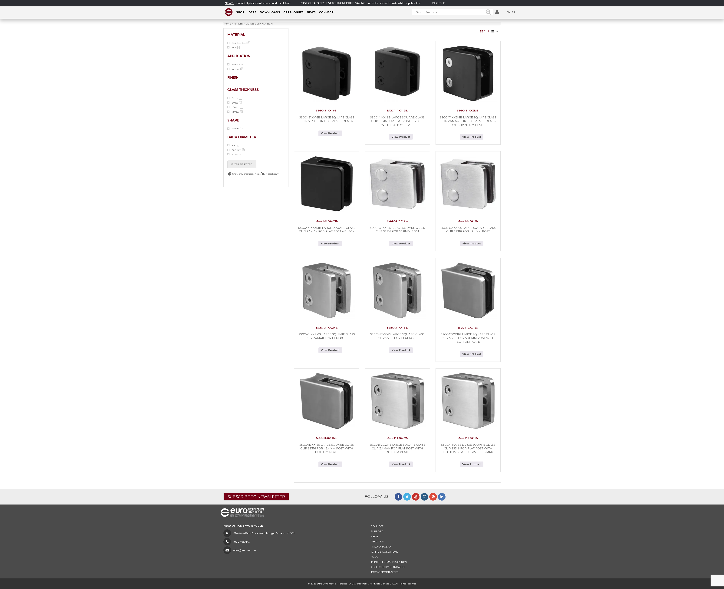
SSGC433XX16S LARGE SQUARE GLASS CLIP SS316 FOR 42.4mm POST (468, 229)
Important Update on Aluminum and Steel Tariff (240, 3)
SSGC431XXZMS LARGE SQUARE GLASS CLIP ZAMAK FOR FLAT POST (326, 336)
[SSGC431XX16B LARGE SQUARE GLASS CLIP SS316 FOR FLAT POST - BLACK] (326, 73)
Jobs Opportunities (385, 572)
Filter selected (241, 164)
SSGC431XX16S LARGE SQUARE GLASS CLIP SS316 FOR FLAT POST (397, 336)
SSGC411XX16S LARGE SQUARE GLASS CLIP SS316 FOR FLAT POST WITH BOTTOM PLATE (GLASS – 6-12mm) (468, 448)
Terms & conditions (384, 551)
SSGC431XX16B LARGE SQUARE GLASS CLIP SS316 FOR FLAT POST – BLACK (326, 119)
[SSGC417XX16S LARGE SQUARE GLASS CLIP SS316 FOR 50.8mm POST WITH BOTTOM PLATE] (468, 290)
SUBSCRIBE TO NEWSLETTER (256, 497)
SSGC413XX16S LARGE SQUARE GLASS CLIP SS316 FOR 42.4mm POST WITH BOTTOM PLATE (326, 448)
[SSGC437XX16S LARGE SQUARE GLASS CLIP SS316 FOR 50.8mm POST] (397, 183)
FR (513, 12)
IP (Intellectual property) (389, 561)
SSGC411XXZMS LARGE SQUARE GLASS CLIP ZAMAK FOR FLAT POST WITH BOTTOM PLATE (397, 448)
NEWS (374, 536)
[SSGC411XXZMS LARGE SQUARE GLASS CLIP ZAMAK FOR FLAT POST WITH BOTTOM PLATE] (397, 400)
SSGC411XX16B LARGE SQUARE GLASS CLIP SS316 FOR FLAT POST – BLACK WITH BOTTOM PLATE (397, 121)
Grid (486, 31)
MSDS (374, 556)
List (497, 31)
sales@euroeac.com (245, 550)
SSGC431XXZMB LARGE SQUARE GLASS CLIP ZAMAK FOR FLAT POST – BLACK (326, 229)
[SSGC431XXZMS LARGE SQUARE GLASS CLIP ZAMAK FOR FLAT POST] (326, 290)
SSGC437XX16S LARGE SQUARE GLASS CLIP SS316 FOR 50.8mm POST (397, 229)
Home (227, 23)
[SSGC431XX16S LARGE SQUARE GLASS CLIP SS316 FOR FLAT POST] (397, 290)
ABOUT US (377, 541)
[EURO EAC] (228, 12)
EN (508, 12)
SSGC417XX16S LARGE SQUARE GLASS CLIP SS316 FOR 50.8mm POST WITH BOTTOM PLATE (468, 338)
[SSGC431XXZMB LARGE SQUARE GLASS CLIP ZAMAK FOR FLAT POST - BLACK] (326, 183)
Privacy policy (381, 546)
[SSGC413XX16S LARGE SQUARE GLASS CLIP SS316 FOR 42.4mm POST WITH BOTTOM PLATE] (326, 400)
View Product (330, 133)
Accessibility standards (388, 566)
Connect (377, 526)
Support (377, 531)
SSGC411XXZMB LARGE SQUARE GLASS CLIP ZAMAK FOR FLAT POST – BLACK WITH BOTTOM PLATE (468, 121)
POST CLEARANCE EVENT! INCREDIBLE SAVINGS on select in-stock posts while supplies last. (339, 3)
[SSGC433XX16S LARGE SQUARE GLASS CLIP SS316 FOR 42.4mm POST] (468, 183)
